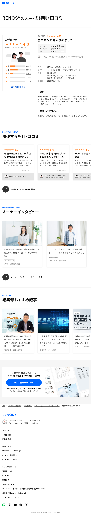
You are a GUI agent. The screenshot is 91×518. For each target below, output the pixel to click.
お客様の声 (28, 406)
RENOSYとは (7, 475)
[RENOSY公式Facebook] (20, 505)
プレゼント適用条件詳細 (17, 391)
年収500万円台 (21, 176)
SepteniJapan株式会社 (73, 57)
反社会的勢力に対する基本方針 (14, 493)
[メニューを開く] (86, 3)
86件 (29, 77)
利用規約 (5, 480)
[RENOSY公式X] (26, 505)
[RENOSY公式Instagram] (9, 505)
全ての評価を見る (18, 87)
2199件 (28, 66)
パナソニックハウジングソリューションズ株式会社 (55, 177)
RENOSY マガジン (9, 459)
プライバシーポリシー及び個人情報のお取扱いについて (24, 489)
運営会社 (5, 471)
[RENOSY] (45, 415)
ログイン (80, 3)
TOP (3, 406)
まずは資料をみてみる (24, 382)
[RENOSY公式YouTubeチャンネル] (15, 505)
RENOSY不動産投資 (14, 406)
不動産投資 (6, 435)
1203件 (28, 74)
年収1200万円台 (56, 57)
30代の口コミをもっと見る (23, 189)
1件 (30, 81)
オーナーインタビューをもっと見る (26, 277)
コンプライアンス (9, 497)
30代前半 (45, 57)
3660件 (28, 70)
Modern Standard (10, 451)
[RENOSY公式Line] (3, 505)
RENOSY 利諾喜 (8, 455)
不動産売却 (6, 439)
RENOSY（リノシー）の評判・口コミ (46, 406)
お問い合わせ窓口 (9, 484)
